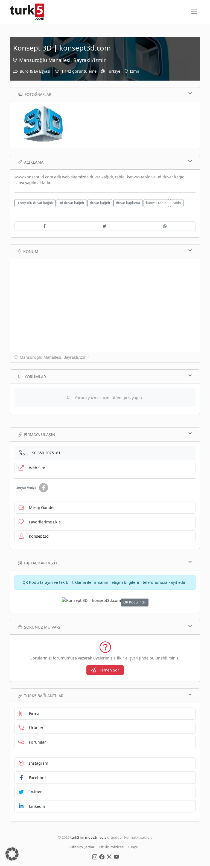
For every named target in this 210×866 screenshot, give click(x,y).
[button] (12, 854)
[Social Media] (94, 856)
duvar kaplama (128, 203)
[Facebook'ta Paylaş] (44, 226)
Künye (132, 846)
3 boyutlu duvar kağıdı (35, 203)
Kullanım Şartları (82, 846)
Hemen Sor (108, 670)
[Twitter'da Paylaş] (104, 226)
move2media (95, 837)
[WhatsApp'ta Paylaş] (165, 226)
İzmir (134, 71)
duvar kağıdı (100, 203)
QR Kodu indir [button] (134, 602)
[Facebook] (43, 488)
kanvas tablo (156, 203)
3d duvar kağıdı (71, 203)
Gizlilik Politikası (111, 846)
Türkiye (113, 71)
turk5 (74, 837)
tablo (177, 203)
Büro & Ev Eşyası (35, 71)
